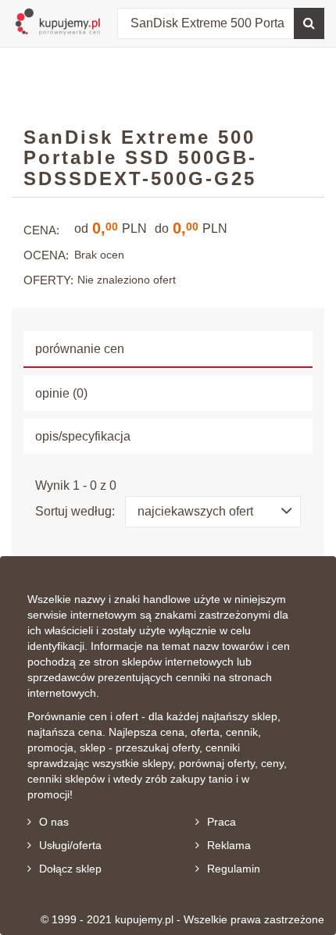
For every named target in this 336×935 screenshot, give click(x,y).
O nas (54, 821)
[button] (213, 511)
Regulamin (233, 868)
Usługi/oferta (70, 845)
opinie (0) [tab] (61, 393)
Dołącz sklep (70, 868)
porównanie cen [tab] (79, 348)
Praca (221, 821)
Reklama (229, 845)
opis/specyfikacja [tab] (82, 436)
